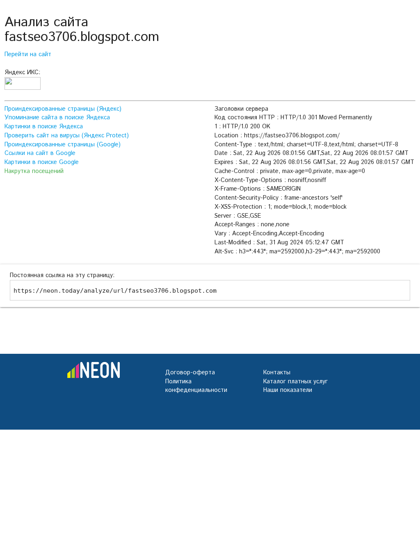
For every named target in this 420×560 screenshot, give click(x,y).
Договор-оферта (190, 372)
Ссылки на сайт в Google (40, 153)
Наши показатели (287, 390)
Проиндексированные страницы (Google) (63, 144)
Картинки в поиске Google (42, 162)
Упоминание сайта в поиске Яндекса (57, 117)
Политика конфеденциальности (196, 386)
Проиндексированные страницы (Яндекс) (63, 109)
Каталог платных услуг (295, 381)
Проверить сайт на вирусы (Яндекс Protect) (67, 135)
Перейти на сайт (28, 54)
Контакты (276, 372)
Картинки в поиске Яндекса (44, 126)
